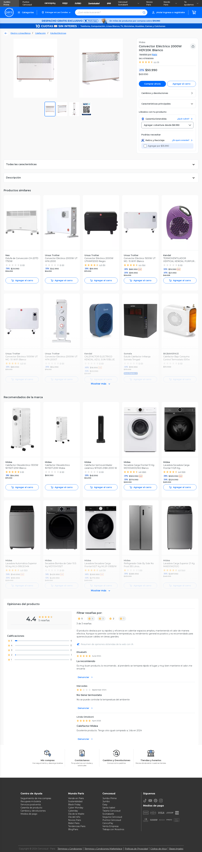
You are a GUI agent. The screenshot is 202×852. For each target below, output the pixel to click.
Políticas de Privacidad (136, 848)
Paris (154, 55)
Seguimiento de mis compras (36, 798)
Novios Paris (149, 3)
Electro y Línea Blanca (20, 33)
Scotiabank (108, 814)
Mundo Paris (167, 3)
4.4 (155, 62)
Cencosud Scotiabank (123, 3)
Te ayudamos (189, 3)
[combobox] (167, 125)
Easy (104, 804)
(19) (103, 265)
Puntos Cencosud (27, 3)
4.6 (140, 472)
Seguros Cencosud (112, 817)
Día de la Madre (76, 814)
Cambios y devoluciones (33, 810)
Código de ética (158, 848)
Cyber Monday (75, 807)
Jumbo (106, 801)
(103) (183, 472)
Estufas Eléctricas (58, 33)
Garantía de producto (31, 807)
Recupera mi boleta (31, 801)
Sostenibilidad (75, 801)
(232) (144, 472)
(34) (143, 265)
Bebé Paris (73, 823)
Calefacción (40, 33)
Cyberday (73, 810)
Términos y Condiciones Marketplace (103, 848)
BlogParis (73, 829)
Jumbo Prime (7, 3)
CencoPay (107, 823)
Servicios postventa (31, 804)
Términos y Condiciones (70, 848)
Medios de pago (29, 814)
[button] (56, 12)
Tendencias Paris (76, 826)
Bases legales (176, 848)
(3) (23, 472)
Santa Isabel (108, 807)
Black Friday (74, 804)
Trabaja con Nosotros (113, 829)
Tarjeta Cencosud (111, 810)
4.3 (100, 265)
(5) (158, 62)
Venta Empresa (110, 826)
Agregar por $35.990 (158, 146)
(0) (23, 265)
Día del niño (74, 817)
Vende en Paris (76, 798)
